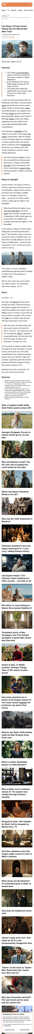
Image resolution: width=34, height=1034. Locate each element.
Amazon (22, 168)
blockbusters (26, 145)
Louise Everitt (11, 37)
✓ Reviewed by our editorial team (11, 34)
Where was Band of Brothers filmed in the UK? (17, 380)
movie (4, 105)
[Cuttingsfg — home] (4, 5)
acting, (27, 108)
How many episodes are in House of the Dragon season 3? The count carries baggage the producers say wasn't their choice (18, 393)
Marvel (15, 302)
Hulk (6, 318)
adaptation (18, 131)
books (6, 213)
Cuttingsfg (4, 16)
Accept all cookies (9, 1029)
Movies (13, 10)
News (4, 10)
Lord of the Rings (22, 73)
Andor (19, 333)
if (30, 315)
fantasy (11, 119)
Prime (28, 168)
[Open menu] (30, 5)
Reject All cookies (24, 1029)
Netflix (20, 10)
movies (11, 113)
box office (7, 165)
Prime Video (28, 10)
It (7, 82)
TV (8, 10)
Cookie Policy (7, 1025)
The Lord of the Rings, (12, 211)
